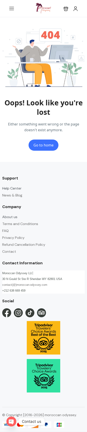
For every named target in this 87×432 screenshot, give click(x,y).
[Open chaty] (11, 421)
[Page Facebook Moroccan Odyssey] (6, 312)
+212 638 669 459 (13, 290)
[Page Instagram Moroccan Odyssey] (18, 312)
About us (9, 217)
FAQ (5, 230)
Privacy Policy (13, 237)
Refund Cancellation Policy (23, 244)
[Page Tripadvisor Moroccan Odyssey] (41, 312)
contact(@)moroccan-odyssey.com (24, 284)
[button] (65, 8)
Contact (9, 251)
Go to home (43, 145)
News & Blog (12, 195)
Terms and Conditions (20, 223)
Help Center (12, 188)
